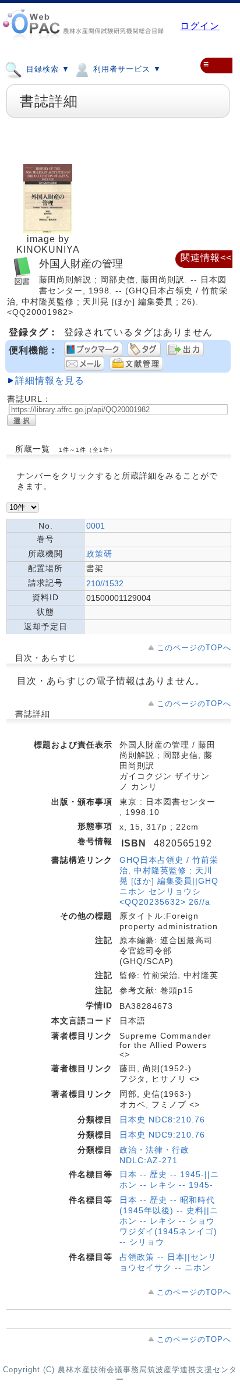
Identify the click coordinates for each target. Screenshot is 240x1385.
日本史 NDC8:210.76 (162, 1119)
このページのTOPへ (194, 647)
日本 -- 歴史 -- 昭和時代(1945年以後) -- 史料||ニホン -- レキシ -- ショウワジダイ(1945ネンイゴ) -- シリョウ (168, 1220)
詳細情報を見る (49, 380)
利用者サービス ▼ (125, 69)
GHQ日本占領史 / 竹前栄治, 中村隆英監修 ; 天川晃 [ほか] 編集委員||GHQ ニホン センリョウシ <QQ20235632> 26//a (168, 880)
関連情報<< (206, 258)
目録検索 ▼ (46, 69)
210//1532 (104, 583)
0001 (95, 525)
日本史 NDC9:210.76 (162, 1134)
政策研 (99, 553)
